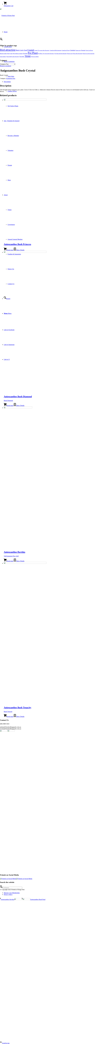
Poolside (25, 53)
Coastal (30, 50)
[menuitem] (50, 893)
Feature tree (78, 50)
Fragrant (83, 50)
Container (72, 50)
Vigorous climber (35, 56)
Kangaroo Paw (10, 78)
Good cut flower (89, 50)
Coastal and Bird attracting (55, 50)
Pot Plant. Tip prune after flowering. (46, 53)
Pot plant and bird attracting (60, 53)
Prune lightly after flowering (12, 56)
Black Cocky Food (21, 50)
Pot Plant (33, 52)
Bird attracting (7, 49)
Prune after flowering (77, 53)
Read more (10, 250)
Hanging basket (3, 53)
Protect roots (70, 53)
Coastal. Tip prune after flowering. (41, 50)
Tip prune (21, 56)
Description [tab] (7, 81)
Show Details (20, 250)
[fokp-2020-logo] (7, 15)
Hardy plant (9, 53)
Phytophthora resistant (18, 53)
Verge (28, 56)
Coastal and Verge (66, 50)
